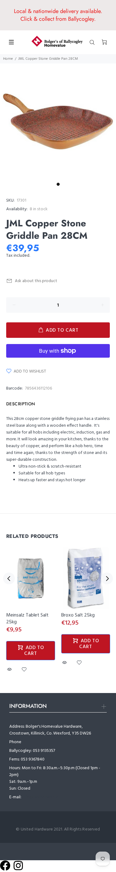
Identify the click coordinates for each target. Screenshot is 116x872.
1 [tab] (58, 184)
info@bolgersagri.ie (40, 797)
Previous (9, 578)
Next (107, 578)
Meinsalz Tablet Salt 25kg (27, 618)
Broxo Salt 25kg (78, 615)
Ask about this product (36, 281)
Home (8, 59)
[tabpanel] (58, 121)
